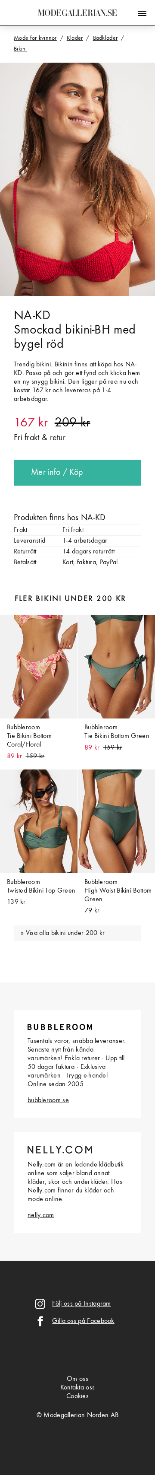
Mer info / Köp (57, 472)
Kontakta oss (77, 1387)
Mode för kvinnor (35, 38)
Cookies (77, 1396)
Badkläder (105, 38)
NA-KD (32, 315)
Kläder (75, 38)
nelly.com (41, 1215)
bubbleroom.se (48, 1100)
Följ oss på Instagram (81, 1303)
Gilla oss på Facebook (83, 1321)
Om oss (77, 1379)
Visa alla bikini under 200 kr (65, 933)
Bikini (20, 49)
